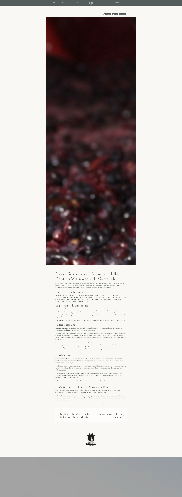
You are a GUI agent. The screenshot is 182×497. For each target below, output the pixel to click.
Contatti (116, 2)
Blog (125, 2)
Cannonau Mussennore (102, 390)
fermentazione (78, 405)
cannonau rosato (67, 405)
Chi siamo (106, 2)
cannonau (58, 405)
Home (54, 2)
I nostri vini (64, 2)
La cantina (75, 2)
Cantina (68, 14)
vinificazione (96, 405)
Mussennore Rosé (86, 392)
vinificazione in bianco (108, 405)
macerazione (87, 405)
